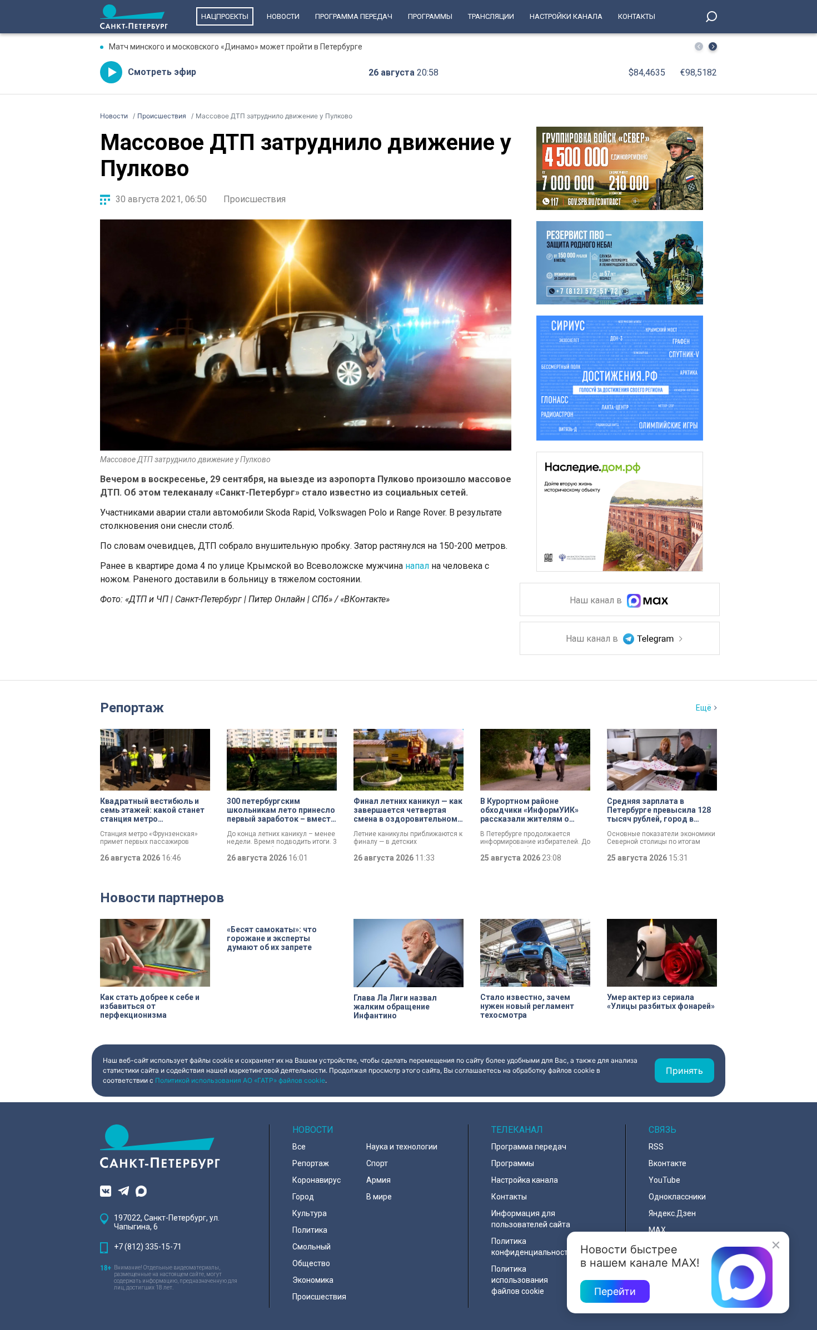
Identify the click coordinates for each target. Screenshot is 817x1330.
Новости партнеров (162, 898)
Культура (309, 1213)
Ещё (703, 707)
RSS (656, 1146)
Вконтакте (667, 1163)
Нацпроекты (224, 16)
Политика (309, 1230)
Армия (378, 1180)
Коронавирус (316, 1180)
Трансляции (491, 16)
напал (417, 566)
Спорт (377, 1163)
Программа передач (353, 16)
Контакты (636, 16)
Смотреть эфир (162, 72)
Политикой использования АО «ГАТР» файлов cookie (240, 1080)
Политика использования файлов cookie (519, 1280)
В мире (379, 1196)
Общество (311, 1263)
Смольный (311, 1246)
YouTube (664, 1180)
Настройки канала (566, 16)
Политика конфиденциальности (531, 1247)
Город (303, 1196)
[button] (713, 46)
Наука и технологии (401, 1146)
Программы (430, 16)
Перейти (615, 1291)
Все (299, 1146)
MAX (657, 1230)
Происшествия (254, 199)
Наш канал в (597, 601)
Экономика (312, 1280)
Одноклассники (677, 1196)
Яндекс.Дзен (672, 1213)
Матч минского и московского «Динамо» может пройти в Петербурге (235, 46)
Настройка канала (524, 1180)
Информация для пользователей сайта (530, 1219)
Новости (283, 16)
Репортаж (132, 708)
